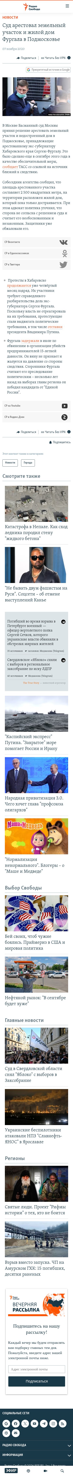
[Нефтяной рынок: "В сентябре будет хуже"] (36, 975)
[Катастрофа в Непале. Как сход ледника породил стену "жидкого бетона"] (36, 504)
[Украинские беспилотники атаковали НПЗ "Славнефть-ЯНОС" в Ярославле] (36, 1107)
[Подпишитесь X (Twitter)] (25, 1424)
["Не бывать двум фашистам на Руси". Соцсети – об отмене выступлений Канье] (36, 565)
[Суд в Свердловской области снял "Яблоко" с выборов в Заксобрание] (36, 1046)
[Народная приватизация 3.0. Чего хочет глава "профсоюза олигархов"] (36, 775)
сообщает (10, 167)
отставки (55, 327)
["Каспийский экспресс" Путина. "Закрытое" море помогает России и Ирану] (36, 714)
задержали (30, 341)
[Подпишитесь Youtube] (34, 1424)
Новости (10, 18)
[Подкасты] (6, 1433)
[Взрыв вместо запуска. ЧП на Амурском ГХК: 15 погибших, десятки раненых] (36, 1239)
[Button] (26, 58)
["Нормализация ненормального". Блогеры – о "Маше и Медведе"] (36, 836)
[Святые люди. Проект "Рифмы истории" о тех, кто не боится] (36, 1184)
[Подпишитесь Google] (6, 1424)
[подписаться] (15, 1433)
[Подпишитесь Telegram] (44, 1424)
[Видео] (45, 1471)
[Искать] (62, 1471)
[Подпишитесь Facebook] (15, 1424)
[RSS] (63, 1424)
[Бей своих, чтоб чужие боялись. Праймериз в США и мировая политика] (36, 913)
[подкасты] (28, 1471)
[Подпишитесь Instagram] (53, 1424)
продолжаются (19, 286)
